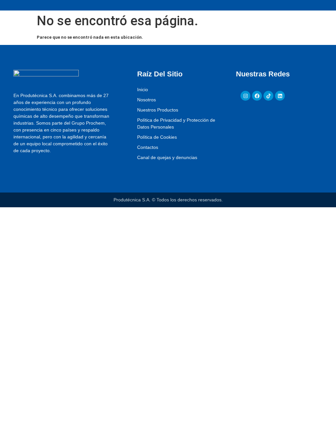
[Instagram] (245, 96)
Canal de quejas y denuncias (167, 157)
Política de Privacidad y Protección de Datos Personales (176, 123)
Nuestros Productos (157, 109)
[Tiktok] (268, 96)
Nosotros (146, 99)
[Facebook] (257, 96)
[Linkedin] (280, 96)
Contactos (147, 147)
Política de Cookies (157, 137)
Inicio (142, 89)
